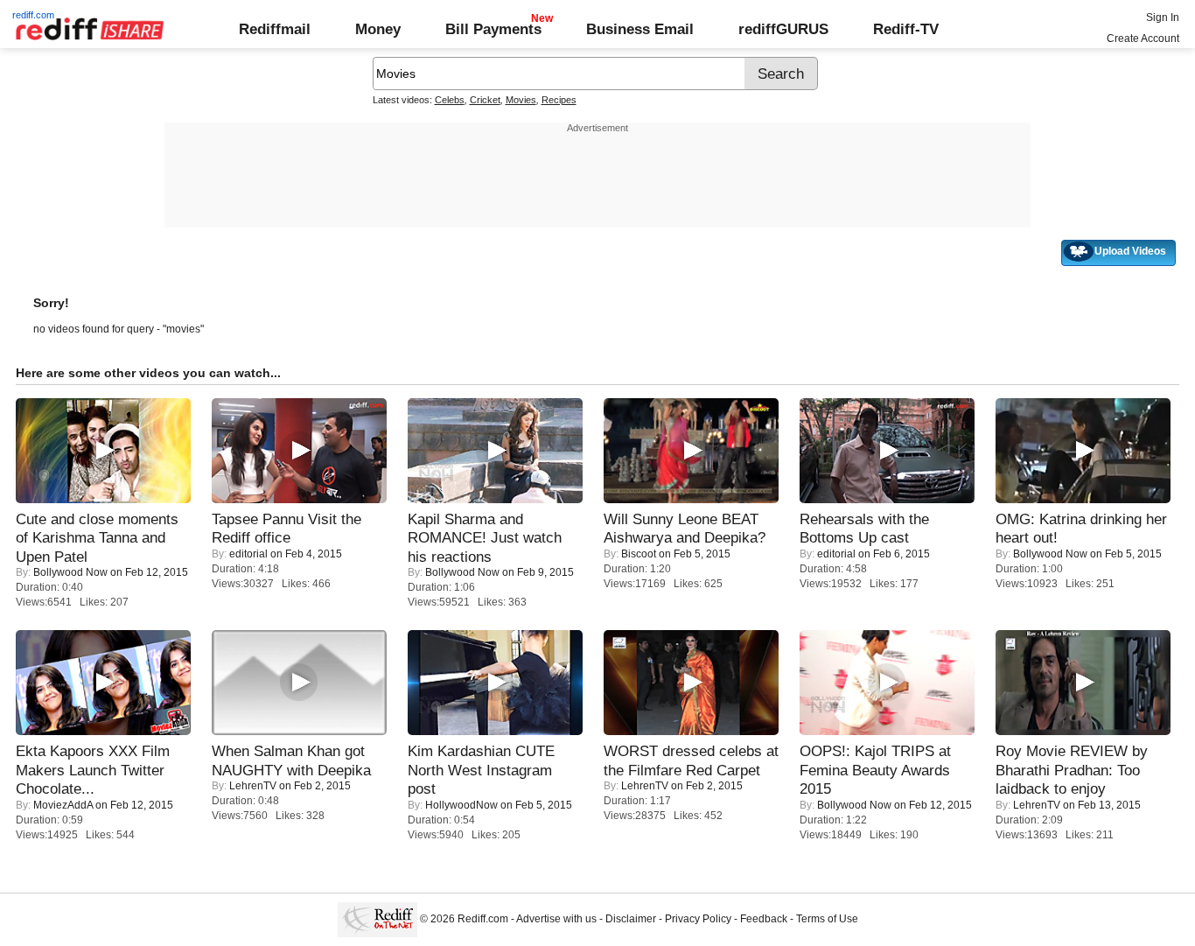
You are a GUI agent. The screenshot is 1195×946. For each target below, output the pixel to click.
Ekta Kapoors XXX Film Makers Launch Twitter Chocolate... (93, 769)
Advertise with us (556, 919)
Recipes (559, 100)
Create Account (1143, 38)
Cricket (485, 100)
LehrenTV (252, 786)
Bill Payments (493, 29)
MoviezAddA (63, 805)
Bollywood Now (70, 572)
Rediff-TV (906, 29)
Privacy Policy (698, 919)
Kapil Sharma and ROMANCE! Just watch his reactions (485, 537)
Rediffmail (275, 29)
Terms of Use (827, 919)
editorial (248, 554)
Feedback (763, 919)
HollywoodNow (461, 805)
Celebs (450, 100)
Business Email (640, 29)
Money (378, 29)
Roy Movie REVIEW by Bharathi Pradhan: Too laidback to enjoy (1072, 769)
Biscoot (638, 554)
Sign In (1162, 17)
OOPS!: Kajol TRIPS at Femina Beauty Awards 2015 (875, 769)
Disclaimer (630, 919)
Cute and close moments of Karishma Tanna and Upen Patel (97, 537)
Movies (521, 100)
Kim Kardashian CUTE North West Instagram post (481, 769)
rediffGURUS (783, 29)
